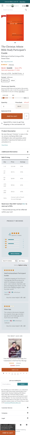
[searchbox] (8, 260)
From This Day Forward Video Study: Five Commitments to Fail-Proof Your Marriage (15, 360)
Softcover (5, 80)
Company (4, 413)
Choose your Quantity (8, 86)
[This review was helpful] (21, 326)
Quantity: (4, 102)
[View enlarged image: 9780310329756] (15, 27)
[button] (15, 42)
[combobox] (15, 10)
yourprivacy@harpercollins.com (12, 402)
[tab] (3, 373)
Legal (3, 418)
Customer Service (7, 408)
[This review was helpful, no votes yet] (21, 297)
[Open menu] (2, 5)
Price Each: (19, 102)
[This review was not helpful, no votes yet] (24, 297)
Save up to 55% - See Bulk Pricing (11, 73)
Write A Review (15, 253)
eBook (13, 80)
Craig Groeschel (8, 61)
